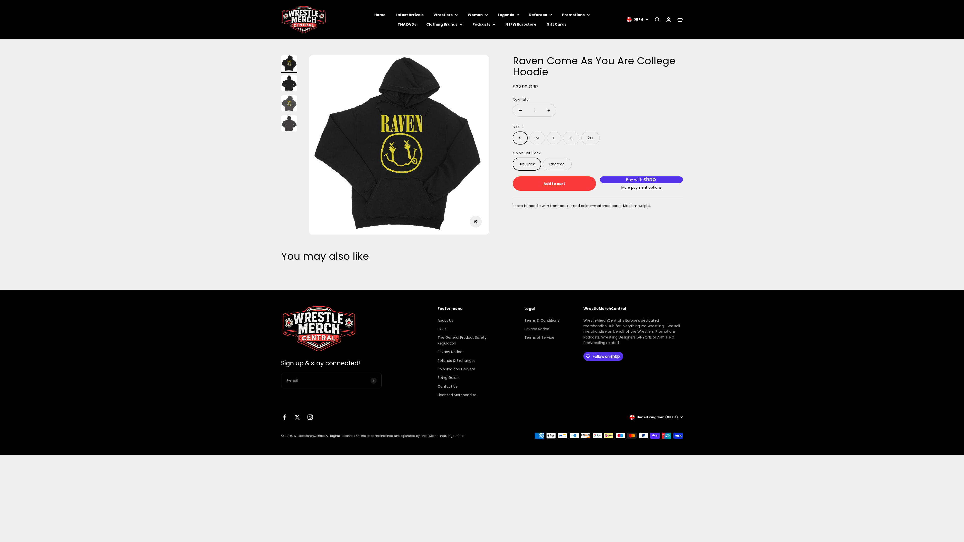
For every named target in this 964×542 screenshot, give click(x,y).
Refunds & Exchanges (456, 360)
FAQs (442, 328)
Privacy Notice (450, 351)
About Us (445, 320)
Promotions (573, 14)
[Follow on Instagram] (310, 417)
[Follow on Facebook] (284, 417)
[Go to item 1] (289, 64)
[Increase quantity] (548, 110)
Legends (506, 14)
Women (475, 14)
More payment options (641, 187)
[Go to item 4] (289, 124)
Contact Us (447, 386)
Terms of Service (539, 337)
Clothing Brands (441, 24)
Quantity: (521, 99)
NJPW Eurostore (520, 24)
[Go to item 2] (289, 84)
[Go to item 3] (289, 104)
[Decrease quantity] (520, 110)
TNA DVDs (407, 24)
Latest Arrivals (410, 14)
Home (380, 14)
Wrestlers (443, 14)
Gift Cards (556, 24)
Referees (538, 14)
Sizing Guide (448, 377)
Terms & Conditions (541, 320)
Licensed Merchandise (457, 394)
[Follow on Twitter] (297, 417)
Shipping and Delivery (456, 369)
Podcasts (481, 24)
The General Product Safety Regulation (462, 340)
